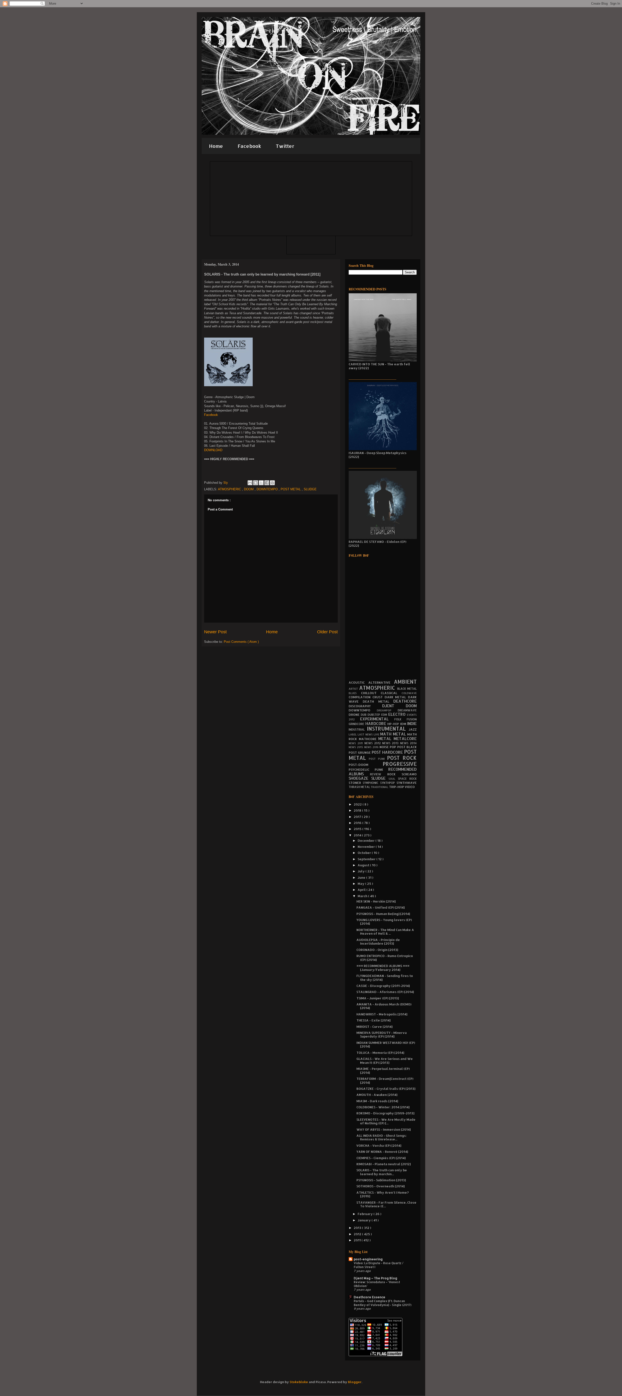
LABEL (353, 734)
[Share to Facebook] (266, 482)
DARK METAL (396, 697)
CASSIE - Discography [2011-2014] (383, 986)
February (365, 1214)
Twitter (285, 146)
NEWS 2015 (356, 747)
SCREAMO (409, 774)
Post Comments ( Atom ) (241, 642)
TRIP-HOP (397, 787)
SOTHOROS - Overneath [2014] (380, 1186)
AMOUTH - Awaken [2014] (376, 1095)
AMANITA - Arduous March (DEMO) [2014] (383, 1006)
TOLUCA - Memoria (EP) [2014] (380, 1053)
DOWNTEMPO (268, 489)
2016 (358, 823)
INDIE (412, 723)
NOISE (385, 747)
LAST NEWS (366, 734)
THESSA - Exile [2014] (373, 1020)
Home (216, 146)
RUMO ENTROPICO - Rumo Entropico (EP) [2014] (384, 958)
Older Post (327, 631)
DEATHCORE (405, 701)
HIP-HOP (393, 724)
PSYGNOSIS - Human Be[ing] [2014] (383, 914)
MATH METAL (393, 734)
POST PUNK (378, 759)
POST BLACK (407, 747)
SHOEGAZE (360, 778)
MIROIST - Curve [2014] (374, 1027)
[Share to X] (261, 482)
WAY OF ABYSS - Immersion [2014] (383, 1129)
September (367, 859)
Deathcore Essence (369, 1297)
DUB (364, 714)
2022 (358, 804)
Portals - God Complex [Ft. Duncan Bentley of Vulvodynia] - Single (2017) (382, 1303)
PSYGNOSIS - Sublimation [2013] (381, 1180)
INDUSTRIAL (358, 729)
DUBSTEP (374, 714)
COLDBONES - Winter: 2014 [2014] (382, 1107)
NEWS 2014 (408, 743)
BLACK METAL (407, 688)
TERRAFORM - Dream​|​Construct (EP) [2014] (384, 1080)
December (366, 840)
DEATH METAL (378, 701)
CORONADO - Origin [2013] (377, 950)
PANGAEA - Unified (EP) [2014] (380, 907)
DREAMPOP (387, 710)
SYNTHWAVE (407, 783)
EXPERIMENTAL (377, 718)
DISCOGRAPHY (365, 706)
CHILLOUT (371, 693)
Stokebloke (299, 1382)
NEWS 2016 (372, 747)
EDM (384, 714)
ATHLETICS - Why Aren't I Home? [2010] (382, 1194)
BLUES (355, 693)
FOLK (400, 719)
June (362, 877)
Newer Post (215, 631)
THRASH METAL (360, 787)
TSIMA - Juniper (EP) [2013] (377, 998)
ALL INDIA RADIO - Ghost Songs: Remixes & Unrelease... (381, 1137)
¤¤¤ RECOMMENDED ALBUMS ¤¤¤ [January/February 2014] (382, 968)
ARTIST (354, 688)
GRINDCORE (357, 724)
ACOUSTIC (358, 682)
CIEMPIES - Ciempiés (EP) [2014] (381, 1158)
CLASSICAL (391, 693)
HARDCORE (376, 723)
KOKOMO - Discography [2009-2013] (385, 1113)
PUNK (382, 769)
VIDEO (410, 787)
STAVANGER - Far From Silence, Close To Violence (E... (386, 1204)
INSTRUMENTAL (388, 728)
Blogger (355, 1382)
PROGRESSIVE (400, 764)
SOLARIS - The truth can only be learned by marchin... (381, 1172)
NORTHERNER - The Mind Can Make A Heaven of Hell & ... (385, 932)
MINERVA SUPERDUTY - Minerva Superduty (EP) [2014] (381, 1034)
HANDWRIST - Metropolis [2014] (381, 1014)
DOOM (249, 489)
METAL (386, 738)
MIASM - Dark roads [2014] (377, 1101)
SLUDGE (310, 489)
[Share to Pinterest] (272, 482)
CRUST (378, 697)
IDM (403, 724)
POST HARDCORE (388, 752)
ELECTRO (397, 714)
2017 (358, 817)
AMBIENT (405, 682)
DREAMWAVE (407, 710)
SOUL (393, 778)
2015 (358, 829)
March (363, 896)
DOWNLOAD (213, 450)
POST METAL (291, 489)
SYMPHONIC (371, 783)
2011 (358, 1240)
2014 (358, 835)
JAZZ (413, 729)
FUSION (412, 719)
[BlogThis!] (255, 482)
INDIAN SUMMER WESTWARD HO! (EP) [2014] (385, 1044)
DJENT (394, 705)
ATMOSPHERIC (230, 489)
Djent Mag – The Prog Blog (375, 1278)
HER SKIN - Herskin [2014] (376, 901)
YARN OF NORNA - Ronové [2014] (382, 1152)
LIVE (377, 734)
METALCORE (405, 738)
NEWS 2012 (373, 743)
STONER (356, 783)
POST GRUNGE (360, 752)
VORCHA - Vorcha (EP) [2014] (378, 1145)
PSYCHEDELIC (362, 769)
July (361, 871)
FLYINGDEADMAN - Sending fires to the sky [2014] (384, 978)
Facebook (249, 146)
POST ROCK (402, 758)
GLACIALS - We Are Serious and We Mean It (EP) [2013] (384, 1061)
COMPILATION (360, 697)
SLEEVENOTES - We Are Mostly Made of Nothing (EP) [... (385, 1121)
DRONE (355, 714)
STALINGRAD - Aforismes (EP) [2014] (385, 992)
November (367, 847)
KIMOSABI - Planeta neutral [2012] (383, 1164)
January (364, 1220)
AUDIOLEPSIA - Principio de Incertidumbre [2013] (378, 942)
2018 (358, 810)
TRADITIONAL (380, 787)
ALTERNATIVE (381, 682)
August (364, 865)
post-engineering (368, 1259)
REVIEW (378, 774)
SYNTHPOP (388, 783)
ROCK (394, 774)
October (365, 853)
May (361, 884)
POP (393, 747)
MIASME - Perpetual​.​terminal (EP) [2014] (383, 1070)
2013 (358, 1228)
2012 (358, 1234)
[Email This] (250, 482)
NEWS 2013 (391, 743)
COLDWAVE (409, 693)
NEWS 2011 (356, 743)
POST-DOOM (366, 765)
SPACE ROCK (407, 778)
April (362, 890)
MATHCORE (369, 739)
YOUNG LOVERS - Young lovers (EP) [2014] (384, 922)
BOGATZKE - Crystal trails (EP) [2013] (385, 1089)
